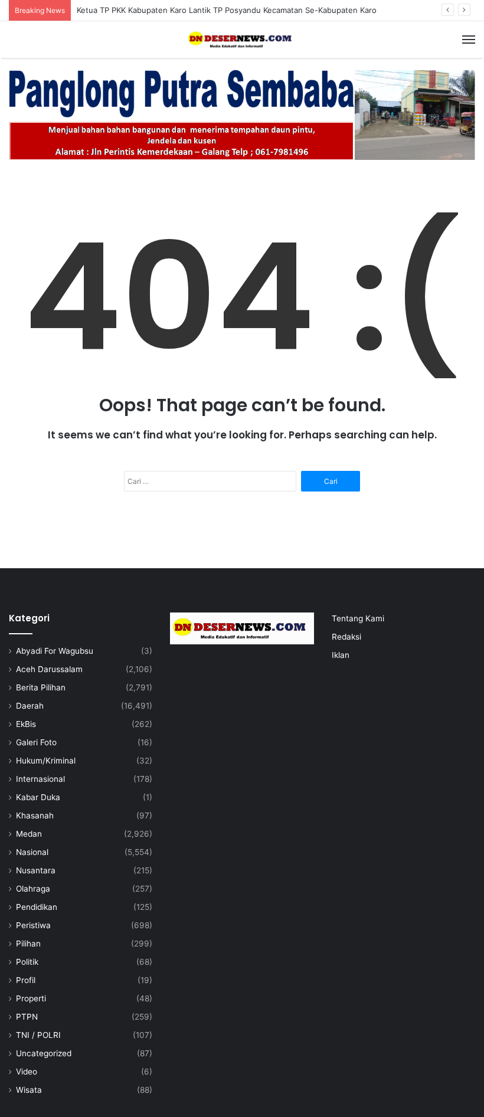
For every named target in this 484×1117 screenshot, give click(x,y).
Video (26, 1071)
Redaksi (346, 636)
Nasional (32, 852)
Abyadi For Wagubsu (54, 651)
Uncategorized (43, 1053)
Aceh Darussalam (49, 669)
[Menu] (468, 39)
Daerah (30, 705)
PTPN (27, 1016)
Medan (29, 833)
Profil (25, 980)
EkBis (26, 724)
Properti (31, 998)
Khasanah (35, 815)
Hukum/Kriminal (46, 760)
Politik (27, 962)
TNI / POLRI (38, 1035)
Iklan (340, 655)
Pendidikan (36, 907)
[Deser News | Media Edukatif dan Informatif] (242, 39)
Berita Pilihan (41, 687)
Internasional (40, 779)
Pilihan (28, 943)
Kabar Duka (38, 797)
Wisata (29, 1090)
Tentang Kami (358, 618)
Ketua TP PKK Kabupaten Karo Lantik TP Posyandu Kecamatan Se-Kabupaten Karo (227, 10)
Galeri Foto (36, 742)
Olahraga (33, 888)
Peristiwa (33, 925)
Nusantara (35, 870)
